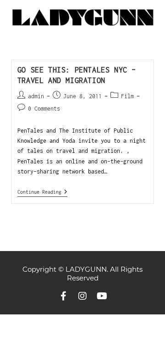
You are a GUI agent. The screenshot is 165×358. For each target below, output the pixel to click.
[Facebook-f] (63, 296)
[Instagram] (82, 296)
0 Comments (44, 108)
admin (36, 96)
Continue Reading (42, 192)
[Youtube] (101, 296)
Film (127, 96)
